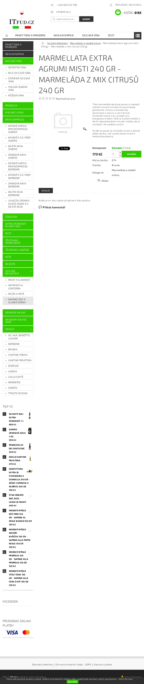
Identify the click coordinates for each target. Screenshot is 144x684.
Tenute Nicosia (18, 393)
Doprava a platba (103, 664)
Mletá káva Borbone (15, 193)
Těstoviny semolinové (12, 241)
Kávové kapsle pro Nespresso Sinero (17, 128)
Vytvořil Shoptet (133, 677)
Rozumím (72, 681)
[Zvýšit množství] (120, 152)
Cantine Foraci (18, 354)
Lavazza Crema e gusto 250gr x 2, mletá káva (19, 203)
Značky (10, 329)
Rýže (8, 256)
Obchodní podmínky (42, 664)
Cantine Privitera (19, 360)
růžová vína (16, 95)
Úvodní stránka (7, 35)
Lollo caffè (16, 376)
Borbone (14, 343)
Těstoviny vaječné (17, 249)
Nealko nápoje (64, 35)
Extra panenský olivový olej (15, 225)
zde (135, 679)
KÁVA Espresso (14, 119)
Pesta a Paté (16, 293)
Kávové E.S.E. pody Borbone (19, 176)
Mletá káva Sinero (15, 148)
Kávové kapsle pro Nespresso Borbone (17, 166)
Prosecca (11, 105)
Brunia (12, 349)
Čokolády (11, 216)
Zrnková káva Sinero (17, 156)
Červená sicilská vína (19, 80)
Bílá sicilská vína (19, 72)
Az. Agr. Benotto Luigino (19, 337)
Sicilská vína (91, 35)
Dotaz (105, 180)
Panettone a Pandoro (30, 35)
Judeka (12, 371)
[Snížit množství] (120, 155)
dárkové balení (15, 312)
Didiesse (13, 365)
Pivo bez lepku (14, 112)
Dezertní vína (17, 67)
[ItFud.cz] (25, 20)
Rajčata (10, 263)
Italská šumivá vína (17, 88)
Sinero (12, 387)
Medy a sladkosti (19, 279)
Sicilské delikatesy (12, 272)
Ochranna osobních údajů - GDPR (73, 664)
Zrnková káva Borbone (17, 185)
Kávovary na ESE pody (16, 321)
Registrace (135, 5)
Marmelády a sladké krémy (17, 301)
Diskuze (45, 190)
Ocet (111, 35)
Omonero (14, 382)
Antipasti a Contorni (15, 287)
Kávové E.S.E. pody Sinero (19, 139)
